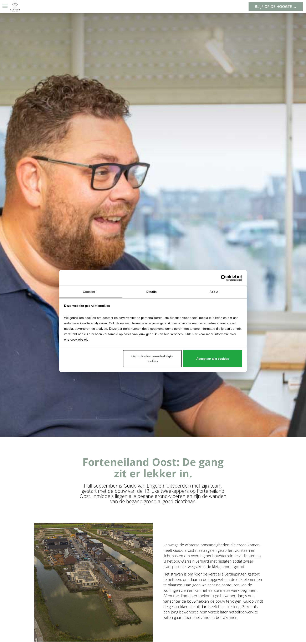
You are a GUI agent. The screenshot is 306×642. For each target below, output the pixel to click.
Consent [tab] (89, 291)
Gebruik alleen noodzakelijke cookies (152, 358)
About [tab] (214, 291)
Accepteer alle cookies (212, 358)
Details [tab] (151, 291)
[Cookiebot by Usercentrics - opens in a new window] (224, 278)
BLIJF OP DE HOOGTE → (276, 6)
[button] (5, 6)
